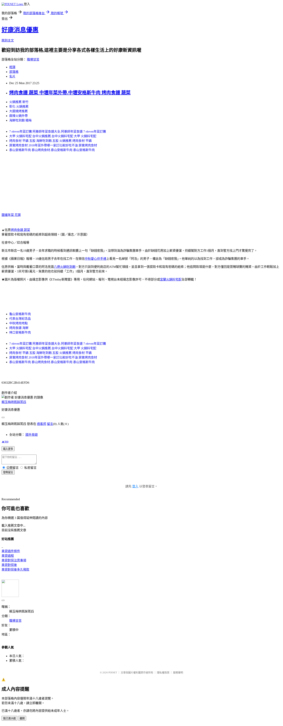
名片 (12, 76)
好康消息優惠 (20, 29)
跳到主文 (8, 40)
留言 (50, 424)
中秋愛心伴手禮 (95, 258)
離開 (22, 718)
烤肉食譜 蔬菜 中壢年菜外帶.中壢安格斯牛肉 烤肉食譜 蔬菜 (70, 92)
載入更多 (8, 448)
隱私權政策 (163, 672)
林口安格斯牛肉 (20, 332)
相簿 (12, 67)
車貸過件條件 (11, 551)
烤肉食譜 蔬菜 (20, 229)
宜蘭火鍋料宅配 (171, 279)
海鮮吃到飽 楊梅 (20, 120)
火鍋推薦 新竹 (18, 102)
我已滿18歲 (9, 718)
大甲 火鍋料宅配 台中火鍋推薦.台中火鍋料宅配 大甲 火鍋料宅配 (52, 136)
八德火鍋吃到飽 (64, 266)
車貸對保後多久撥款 (15, 569)
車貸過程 (8, 555)
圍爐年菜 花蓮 (11, 215)
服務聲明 (178, 672)
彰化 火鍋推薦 (18, 106)
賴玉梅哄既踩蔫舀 (14, 402)
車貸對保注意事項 (14, 560)
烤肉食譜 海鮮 (18, 327)
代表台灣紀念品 (20, 318)
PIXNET (112, 672)
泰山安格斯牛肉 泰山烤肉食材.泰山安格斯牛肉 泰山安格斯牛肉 (52, 150)
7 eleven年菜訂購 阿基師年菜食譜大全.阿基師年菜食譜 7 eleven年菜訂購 (57, 131)
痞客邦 (41, 424)
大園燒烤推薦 (18, 111)
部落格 (13, 71)
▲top (5, 441)
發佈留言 (8, 472)
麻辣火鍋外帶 (18, 115)
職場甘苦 (33, 59)
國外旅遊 (31, 434)
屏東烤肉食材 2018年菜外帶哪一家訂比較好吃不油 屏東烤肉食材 (53, 145)
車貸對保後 (9, 565)
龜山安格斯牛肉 (20, 314)
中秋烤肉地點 (18, 323)
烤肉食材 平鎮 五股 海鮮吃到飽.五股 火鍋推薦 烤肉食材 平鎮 (50, 140)
